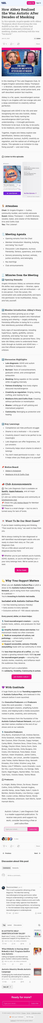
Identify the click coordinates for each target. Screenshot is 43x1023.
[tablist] (11, 868)
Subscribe (31, 3)
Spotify (5, 491)
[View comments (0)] (12, 964)
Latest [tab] (9, 925)
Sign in (38, 3)
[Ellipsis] (40, 887)
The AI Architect (12, 887)
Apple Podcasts (16, 491)
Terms (28, 1013)
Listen (38, 38)
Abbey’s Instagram (13, 471)
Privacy (24, 1013)
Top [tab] (4, 925)
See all (5, 987)
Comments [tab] (6, 868)
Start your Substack (17, 1017)
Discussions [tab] (18, 925)
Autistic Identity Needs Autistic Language (16, 970)
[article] (21, 937)
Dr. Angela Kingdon (20, 941)
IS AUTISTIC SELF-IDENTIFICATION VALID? (13, 932)
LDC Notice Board (20, 503)
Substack (13, 1021)
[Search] (39, 925)
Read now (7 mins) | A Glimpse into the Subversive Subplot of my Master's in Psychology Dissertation (16, 937)
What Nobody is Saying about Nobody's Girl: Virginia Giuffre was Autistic (16, 951)
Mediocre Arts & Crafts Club (17, 474)
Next (36, 853)
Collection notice (36, 1013)
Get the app (30, 1017)
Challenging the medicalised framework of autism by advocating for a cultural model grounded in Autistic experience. (16, 975)
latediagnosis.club (9, 500)
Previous (8, 853)
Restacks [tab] (15, 868)
